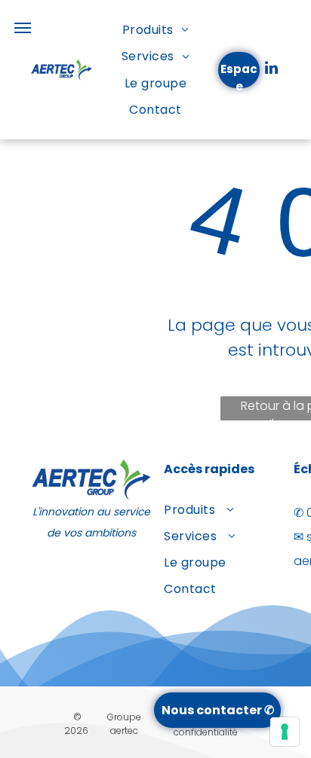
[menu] (23, 28)
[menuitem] (155, 30)
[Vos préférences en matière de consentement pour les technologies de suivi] (284, 731)
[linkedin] (271, 70)
